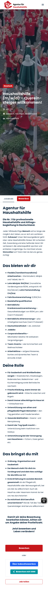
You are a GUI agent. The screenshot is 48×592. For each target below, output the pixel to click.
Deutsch (8, 86)
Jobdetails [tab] (8, 198)
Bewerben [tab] (24, 198)
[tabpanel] (24, 395)
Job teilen (24, 581)
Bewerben (24, 548)
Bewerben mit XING (25, 571)
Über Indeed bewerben (24, 564)
